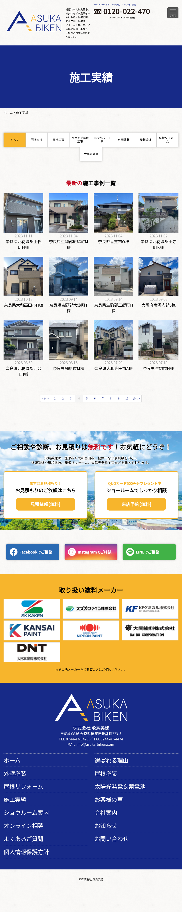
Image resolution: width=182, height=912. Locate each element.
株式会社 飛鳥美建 (92, 879)
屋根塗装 (106, 773)
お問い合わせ (112, 838)
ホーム (12, 760)
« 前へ (45, 398)
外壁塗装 (15, 773)
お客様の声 (109, 799)
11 (127, 398)
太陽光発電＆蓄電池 (120, 786)
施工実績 (15, 799)
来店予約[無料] (136, 504)
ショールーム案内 (102, 4)
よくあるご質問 (129, 4)
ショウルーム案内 (26, 812)
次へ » (136, 398)
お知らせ (106, 825)
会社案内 (116, 4)
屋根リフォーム (23, 786)
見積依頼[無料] (45, 504)
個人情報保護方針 (26, 851)
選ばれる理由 (112, 760)
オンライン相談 (23, 825)
